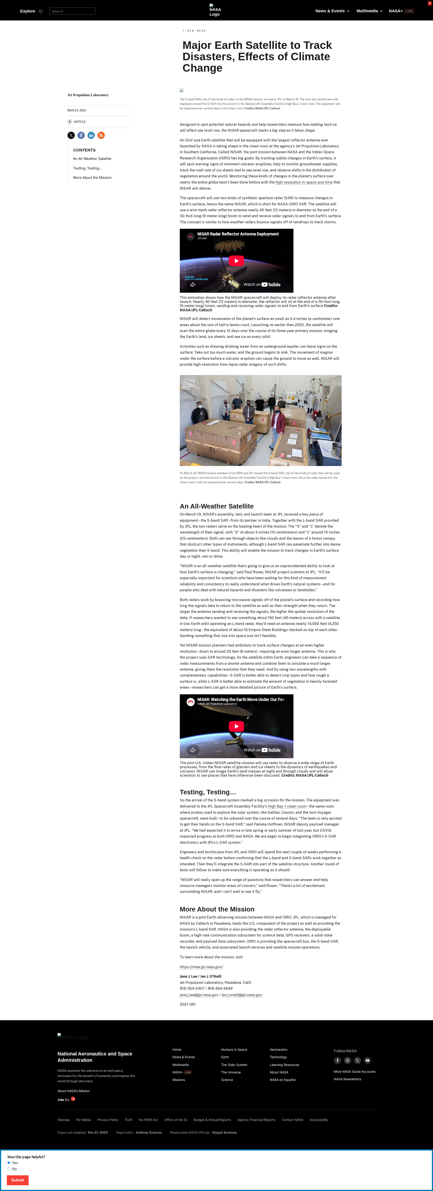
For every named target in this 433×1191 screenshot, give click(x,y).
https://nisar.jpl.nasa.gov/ (201, 966)
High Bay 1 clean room (287, 806)
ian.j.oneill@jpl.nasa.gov (242, 994)
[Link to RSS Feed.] (101, 135)
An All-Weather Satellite (92, 158)
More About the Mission (92, 177)
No (14, 1169)
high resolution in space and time (304, 182)
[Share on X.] (71, 135)
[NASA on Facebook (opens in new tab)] (337, 1060)
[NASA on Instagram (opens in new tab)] (347, 1060)
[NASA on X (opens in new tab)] (357, 1060)
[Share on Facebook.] (81, 135)
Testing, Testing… (87, 168)
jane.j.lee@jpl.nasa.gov (199, 994)
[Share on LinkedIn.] (91, 135)
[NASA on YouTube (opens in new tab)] (367, 1060)
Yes (15, 1163)
